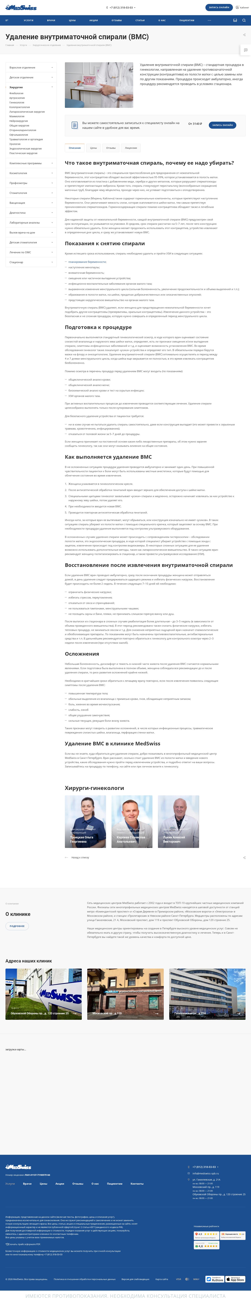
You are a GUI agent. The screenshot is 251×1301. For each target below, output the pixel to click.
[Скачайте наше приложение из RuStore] (214, 1279)
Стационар (16, 262)
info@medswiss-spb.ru (206, 1173)
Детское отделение (21, 77)
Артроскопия (17, 97)
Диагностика (17, 212)
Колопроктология (19, 107)
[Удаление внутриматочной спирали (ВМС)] (99, 85)
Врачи (27, 1183)
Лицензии (131, 147)
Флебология (16, 93)
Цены (93, 147)
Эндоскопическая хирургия (25, 148)
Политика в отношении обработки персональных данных (85, 1279)
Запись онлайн (219, 7)
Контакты (137, 1183)
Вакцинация (17, 202)
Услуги (10, 1183)
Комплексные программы (26, 163)
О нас (95, 1183)
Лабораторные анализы (25, 222)
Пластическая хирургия (23, 153)
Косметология (18, 173)
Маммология (16, 116)
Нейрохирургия (18, 121)
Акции (59, 1183)
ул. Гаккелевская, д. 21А (206, 1179)
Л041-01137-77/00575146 (37, 1174)
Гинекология (16, 102)
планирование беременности (87, 261)
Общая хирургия (19, 125)
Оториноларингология (22, 130)
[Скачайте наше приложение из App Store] (235, 1279)
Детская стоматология (23, 242)
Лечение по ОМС (20, 252)
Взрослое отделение (22, 67)
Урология (14, 144)
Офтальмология (18, 134)
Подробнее (17, 926)
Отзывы (111, 147)
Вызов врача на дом (22, 232)
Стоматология (18, 193)
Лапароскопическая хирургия (27, 111)
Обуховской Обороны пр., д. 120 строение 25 (219, 1194)
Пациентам (114, 1183)
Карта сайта (162, 1279)
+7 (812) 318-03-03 (121, 7)
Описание (75, 147)
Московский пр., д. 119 (206, 1187)
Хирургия (16, 87)
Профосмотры (18, 183)
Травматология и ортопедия (26, 139)
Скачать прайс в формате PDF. (25, 1244)
